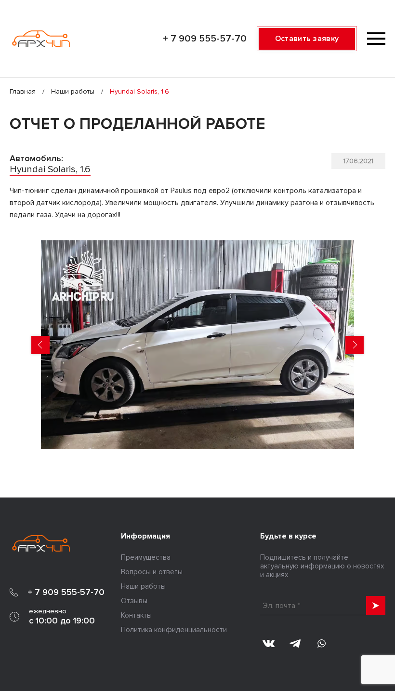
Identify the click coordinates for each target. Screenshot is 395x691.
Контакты (136, 615)
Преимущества (146, 557)
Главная (23, 91)
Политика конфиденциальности (174, 629)
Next (354, 345)
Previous (40, 345)
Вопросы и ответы (152, 571)
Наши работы (72, 91)
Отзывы (134, 600)
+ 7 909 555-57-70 (205, 38)
